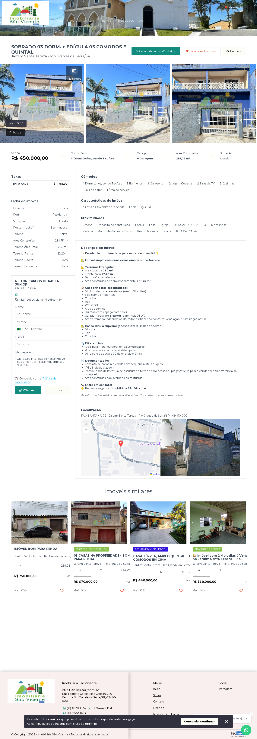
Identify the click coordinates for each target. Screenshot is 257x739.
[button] (86, 424)
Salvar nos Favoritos (203, 51)
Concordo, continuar (199, 721)
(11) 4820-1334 (76, 708)
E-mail (58, 390)
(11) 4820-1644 (76, 713)
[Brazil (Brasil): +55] (19, 329)
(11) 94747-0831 (101, 708)
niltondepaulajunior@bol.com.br (40, 299)
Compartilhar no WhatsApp (157, 51)
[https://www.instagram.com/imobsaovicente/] (60, 7)
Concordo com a (35, 380)
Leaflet (156, 474)
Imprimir (236, 51)
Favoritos (234, 7)
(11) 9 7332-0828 (30, 294)
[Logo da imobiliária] (31, 691)
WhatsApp (30, 390)
